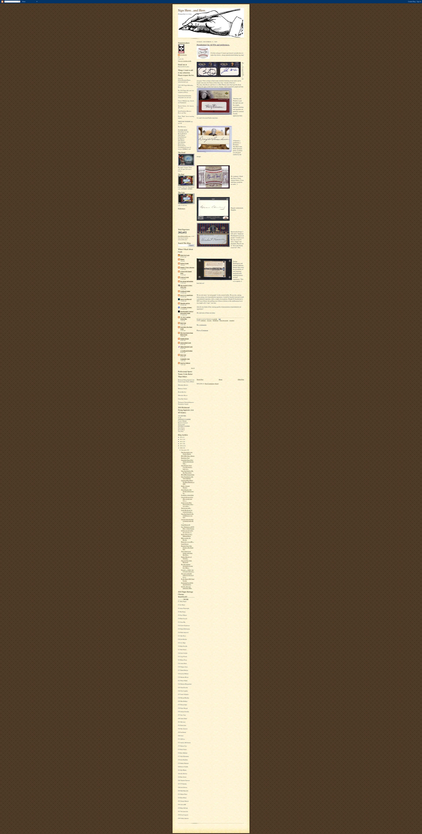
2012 (181, 441)
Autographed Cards (185, 343)
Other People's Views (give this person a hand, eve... (186, 467)
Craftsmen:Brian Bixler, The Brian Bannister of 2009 (187, 482)
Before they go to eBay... (187, 542)
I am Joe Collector (185, 363)
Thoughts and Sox (185, 303)
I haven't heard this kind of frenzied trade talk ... (187, 521)
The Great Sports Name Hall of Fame (186, 334)
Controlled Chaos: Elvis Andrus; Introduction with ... (187, 461)
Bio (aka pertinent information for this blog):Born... (187, 566)
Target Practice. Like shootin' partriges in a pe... (187, 491)
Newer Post (200, 379)
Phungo (182, 259)
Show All (193, 368)
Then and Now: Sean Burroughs (186, 561)
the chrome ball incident (186, 281)
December (184, 450)
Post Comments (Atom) (212, 384)
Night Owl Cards (184, 255)
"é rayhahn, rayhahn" (186, 307)
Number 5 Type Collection (187, 267)
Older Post (241, 379)
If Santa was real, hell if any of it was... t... (187, 531)
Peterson (183, 55)
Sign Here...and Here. (192, 10)
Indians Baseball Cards (186, 347)
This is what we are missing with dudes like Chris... (186, 553)
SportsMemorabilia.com (184, 236)
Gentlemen (215, 320)
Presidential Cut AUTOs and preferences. (187, 583)
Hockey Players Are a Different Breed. (186, 535)
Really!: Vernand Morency (185, 487)
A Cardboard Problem (186, 351)
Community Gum (185, 359)
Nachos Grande (184, 263)
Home (220, 379)
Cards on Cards (184, 277)
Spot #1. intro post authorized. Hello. (186, 587)
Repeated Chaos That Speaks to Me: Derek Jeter (187, 547)
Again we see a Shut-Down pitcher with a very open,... (187, 504)
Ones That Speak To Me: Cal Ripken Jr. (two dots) (187, 515)
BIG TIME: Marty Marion (187, 456)
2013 (181, 439)
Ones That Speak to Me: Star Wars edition (187, 471)
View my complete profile (184, 61)
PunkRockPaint (184, 339)
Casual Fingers (184, 544)
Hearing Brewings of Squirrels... (186, 557)
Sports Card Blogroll (185, 299)
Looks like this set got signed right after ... (187, 511)
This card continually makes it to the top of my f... (187, 575)
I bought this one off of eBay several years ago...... (187, 498)
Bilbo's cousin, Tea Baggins (186, 539)
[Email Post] (219, 319)
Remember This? (185, 458)
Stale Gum (183, 323)
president (231, 320)
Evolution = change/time (187, 495)
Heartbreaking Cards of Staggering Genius (186, 312)
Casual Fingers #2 (185, 525)
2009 (181, 448)
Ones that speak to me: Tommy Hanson (187, 453)
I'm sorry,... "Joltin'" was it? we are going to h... (187, 570)
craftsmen (203, 320)
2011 (181, 443)
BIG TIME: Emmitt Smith (187, 474)
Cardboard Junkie (185, 291)
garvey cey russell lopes (186, 295)
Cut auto (209, 320)
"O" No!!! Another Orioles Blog (185, 318)
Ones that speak (224, 320)
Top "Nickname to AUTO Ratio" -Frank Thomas (187, 527)
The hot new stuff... (186, 508)
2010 (181, 446)
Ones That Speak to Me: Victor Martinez (187, 477)
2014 (181, 437)
